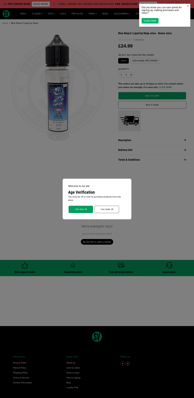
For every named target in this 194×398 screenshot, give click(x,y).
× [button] (188, 5)
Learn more (150, 20)
